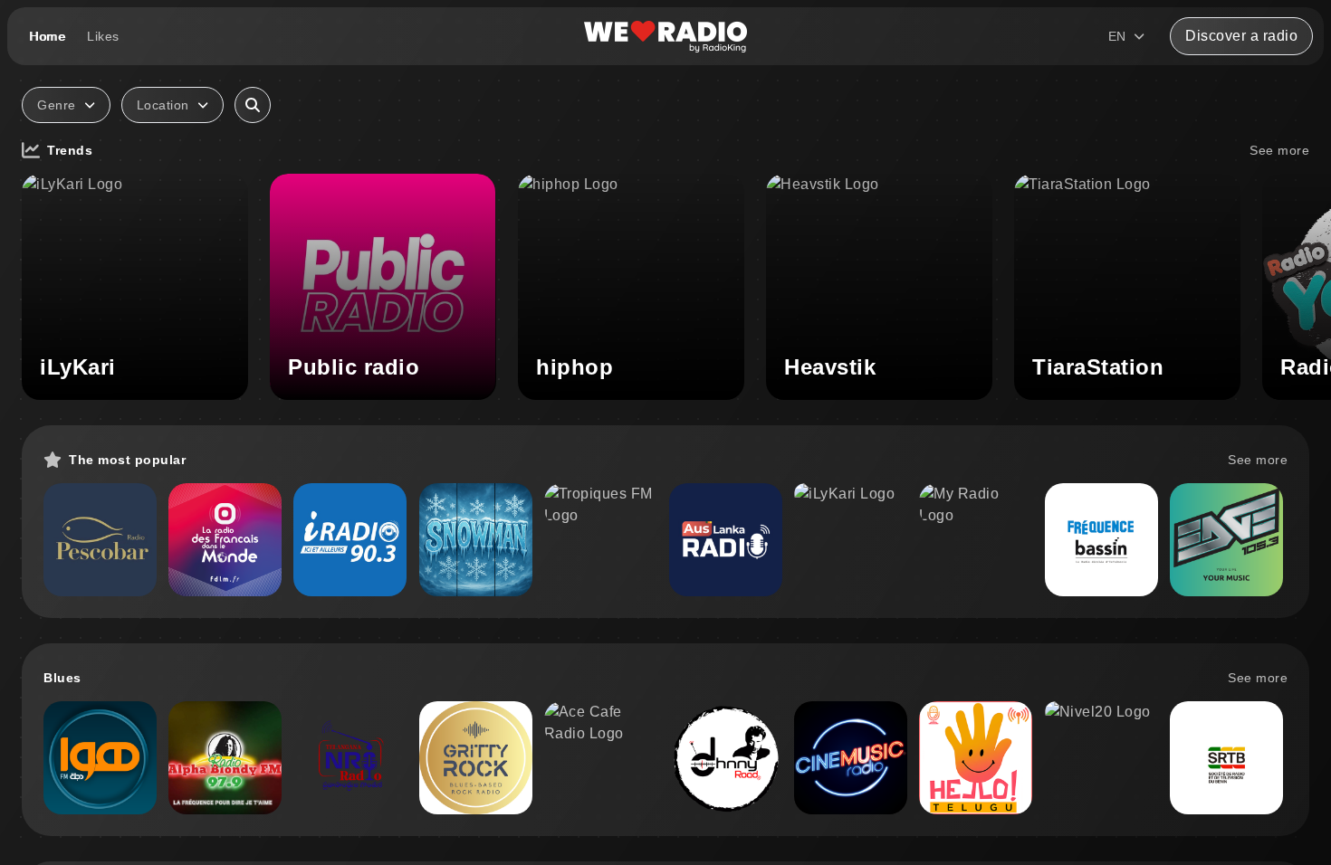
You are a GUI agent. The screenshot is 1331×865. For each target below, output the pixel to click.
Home (47, 36)
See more (1279, 150)
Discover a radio (1241, 35)
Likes (103, 36)
